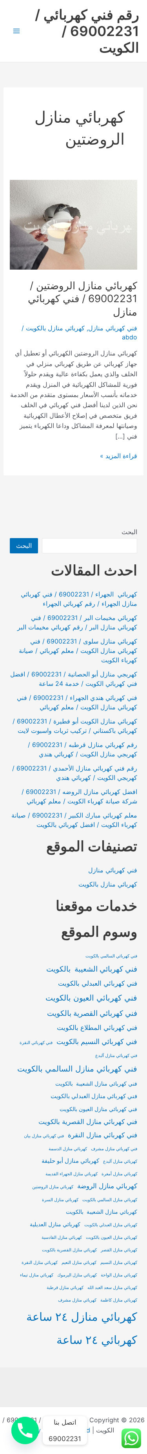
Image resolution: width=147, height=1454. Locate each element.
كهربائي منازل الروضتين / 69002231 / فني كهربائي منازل (82, 298)
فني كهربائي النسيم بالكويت (96, 1041)
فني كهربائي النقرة (36, 1042)
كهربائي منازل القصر (119, 1250)
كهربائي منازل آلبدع (120, 1161)
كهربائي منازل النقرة (40, 1262)
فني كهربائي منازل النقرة (102, 1135)
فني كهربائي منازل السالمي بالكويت (77, 1068)
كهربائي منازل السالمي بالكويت (109, 1199)
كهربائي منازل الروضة (107, 1186)
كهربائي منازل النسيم (118, 1262)
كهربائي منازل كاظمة (118, 1300)
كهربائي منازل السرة (60, 1199)
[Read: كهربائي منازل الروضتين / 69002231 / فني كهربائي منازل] (74, 224)
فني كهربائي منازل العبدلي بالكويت (94, 1096)
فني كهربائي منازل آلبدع (116, 1055)
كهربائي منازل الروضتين (52, 1186)
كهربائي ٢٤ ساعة (96, 1340)
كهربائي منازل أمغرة (119, 1174)
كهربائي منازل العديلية (55, 1224)
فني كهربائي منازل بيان (44, 1136)
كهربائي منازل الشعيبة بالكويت (101, 1212)
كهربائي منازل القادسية (62, 1237)
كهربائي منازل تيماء (36, 1275)
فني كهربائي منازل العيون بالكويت (98, 1109)
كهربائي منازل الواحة (119, 1275)
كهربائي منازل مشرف (77, 1300)
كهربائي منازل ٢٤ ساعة (81, 1316)
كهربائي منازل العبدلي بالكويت (110, 1224)
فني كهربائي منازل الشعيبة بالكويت (96, 1084)
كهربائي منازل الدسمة (68, 1148)
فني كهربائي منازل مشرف (114, 1148)
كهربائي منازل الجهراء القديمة (71, 1174)
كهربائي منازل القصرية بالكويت (69, 1250)
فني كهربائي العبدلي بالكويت (97, 983)
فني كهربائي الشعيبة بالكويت (91, 969)
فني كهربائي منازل (112, 328)
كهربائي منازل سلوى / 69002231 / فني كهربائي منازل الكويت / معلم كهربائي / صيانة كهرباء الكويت (78, 650)
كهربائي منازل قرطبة (65, 1287)
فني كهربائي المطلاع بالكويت (97, 1028)
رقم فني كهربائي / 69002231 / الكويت (87, 31)
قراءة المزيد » (118, 456)
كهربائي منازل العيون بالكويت (111, 1237)
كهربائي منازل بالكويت (55, 328)
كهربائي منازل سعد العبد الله (112, 1287)
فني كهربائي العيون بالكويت (91, 998)
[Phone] (25, 1430)
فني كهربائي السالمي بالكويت (111, 956)
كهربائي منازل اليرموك (77, 1275)
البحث (129, 532)
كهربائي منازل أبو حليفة (70, 1160)
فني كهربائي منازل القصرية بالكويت (87, 1122)
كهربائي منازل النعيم (79, 1262)
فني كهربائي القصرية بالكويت (92, 1013)
